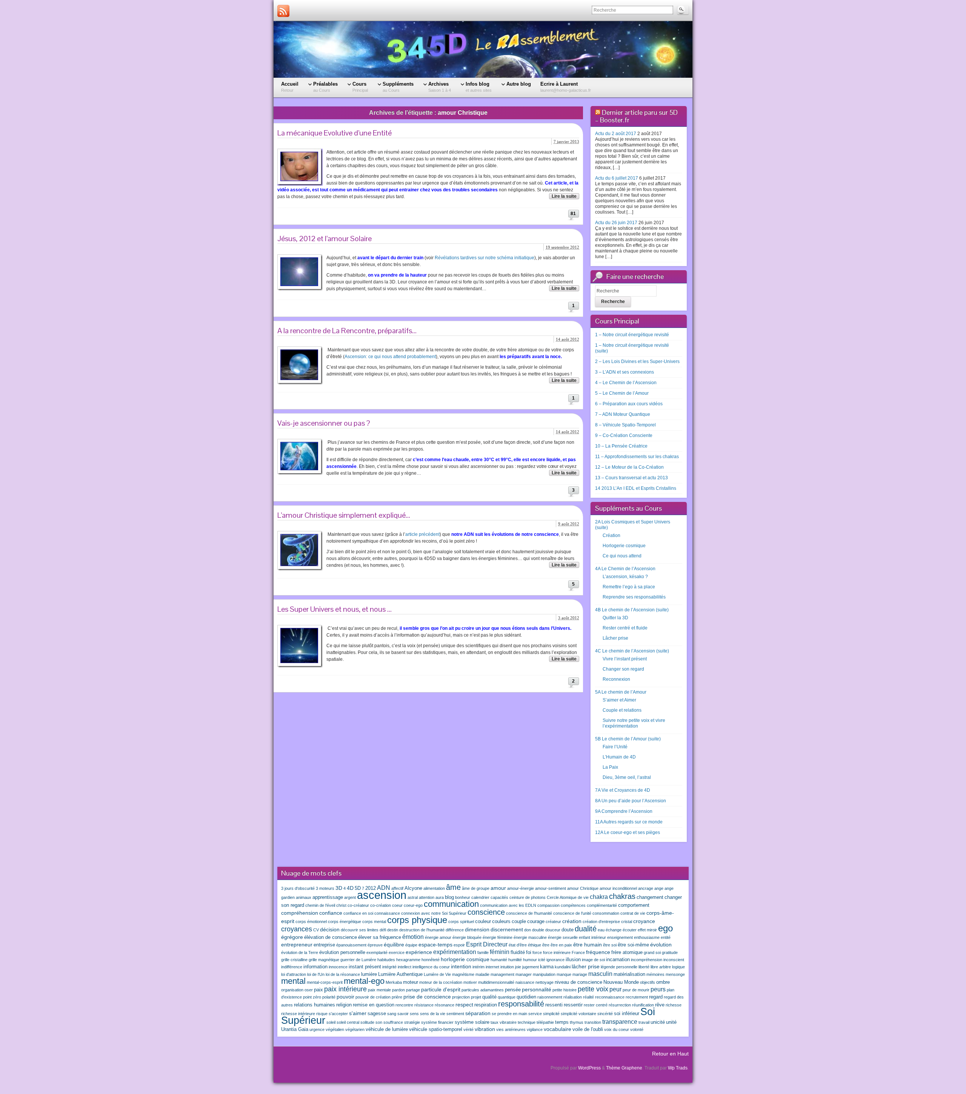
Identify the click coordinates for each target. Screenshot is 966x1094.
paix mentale (379, 990)
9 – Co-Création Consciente (623, 435)
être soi (610, 945)
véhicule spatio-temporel (435, 1029)
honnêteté (430, 959)
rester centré (596, 1005)
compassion (548, 905)
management (502, 974)
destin (392, 930)
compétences (573, 905)
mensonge (675, 974)
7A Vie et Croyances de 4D (622, 790)
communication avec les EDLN (508, 905)
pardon (398, 990)
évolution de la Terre (299, 952)
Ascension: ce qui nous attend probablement (390, 356)
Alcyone (413, 888)
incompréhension (646, 959)
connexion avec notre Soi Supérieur (433, 913)
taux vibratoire (504, 1022)
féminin (499, 951)
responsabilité (521, 1004)
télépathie (545, 1022)
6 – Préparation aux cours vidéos (629, 403)
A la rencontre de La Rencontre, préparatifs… (347, 330)
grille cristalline (294, 959)
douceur (552, 930)
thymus (576, 1022)
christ (341, 905)
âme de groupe (475, 888)
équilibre (394, 945)
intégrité (389, 967)
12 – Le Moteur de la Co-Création (629, 467)
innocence (338, 967)
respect (464, 1005)
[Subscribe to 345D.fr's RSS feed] (283, 11)
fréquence (598, 952)
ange (658, 888)
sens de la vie (432, 1013)
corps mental (374, 921)
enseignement (620, 937)
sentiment (455, 1013)
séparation (478, 1013)
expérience (419, 952)
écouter (630, 930)
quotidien (526, 997)
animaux (303, 897)
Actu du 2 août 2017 (615, 133)
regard (656, 997)
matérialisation (629, 974)
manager (523, 974)
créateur (553, 921)
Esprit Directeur (487, 944)
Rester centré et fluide (625, 628)
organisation (292, 990)
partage (413, 990)
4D (350, 888)
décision (330, 929)
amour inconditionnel (618, 888)
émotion (413, 936)
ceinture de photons (527, 897)
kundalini (563, 967)
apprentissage (327, 897)
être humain (587, 945)
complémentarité (602, 905)
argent (350, 897)
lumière (369, 974)
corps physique (417, 920)
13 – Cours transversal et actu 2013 (631, 477)
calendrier (480, 897)
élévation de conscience (330, 937)
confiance (330, 913)
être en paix (561, 945)
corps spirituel (461, 921)
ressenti (554, 1005)
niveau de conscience (578, 982)
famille (483, 952)
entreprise (324, 945)
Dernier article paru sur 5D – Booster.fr (636, 116)
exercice (397, 952)
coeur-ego (413, 905)
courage (536, 921)
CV (316, 930)
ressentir (573, 1005)
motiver (470, 982)
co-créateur (358, 905)
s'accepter (338, 1013)
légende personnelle (619, 967)
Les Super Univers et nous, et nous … (334, 609)
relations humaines (314, 1005)
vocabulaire (557, 1029)
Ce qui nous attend (622, 556)
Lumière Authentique (400, 974)
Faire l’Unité (615, 746)
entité (666, 937)
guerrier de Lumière (358, 959)
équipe (411, 945)
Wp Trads (678, 1068)
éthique (534, 945)
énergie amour (438, 937)
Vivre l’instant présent (625, 659)
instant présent (365, 966)
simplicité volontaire (578, 1013)
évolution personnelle (342, 952)
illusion (573, 959)
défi (383, 930)
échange (613, 930)
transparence (619, 1021)
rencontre (404, 1005)
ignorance (555, 959)
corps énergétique (344, 921)
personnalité (536, 989)
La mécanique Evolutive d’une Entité (334, 133)
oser (309, 990)
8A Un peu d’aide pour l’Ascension (630, 800)
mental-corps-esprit (325, 982)
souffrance (393, 1022)
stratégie (412, 1022)
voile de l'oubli (587, 1029)
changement (650, 897)
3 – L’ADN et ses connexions (624, 372)
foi (528, 952)
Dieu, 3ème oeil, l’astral (627, 777)
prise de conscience (427, 997)
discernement (507, 929)
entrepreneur (296, 945)
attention (426, 897)
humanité (499, 959)
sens (414, 1013)
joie (518, 967)
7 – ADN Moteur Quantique (622, 414)
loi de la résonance (343, 974)
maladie (482, 974)
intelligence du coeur (431, 967)
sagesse (377, 1013)
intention (461, 966)
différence (455, 930)
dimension (477, 929)
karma (547, 966)
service (535, 1013)
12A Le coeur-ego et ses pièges (627, 832)
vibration (485, 1029)
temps (562, 1022)
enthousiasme (647, 937)
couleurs (501, 921)
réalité (588, 997)
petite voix (593, 989)
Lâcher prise (615, 638)
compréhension (299, 913)
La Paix (610, 767)
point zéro (312, 997)
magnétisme (463, 974)
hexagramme (408, 959)
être (545, 945)
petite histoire (564, 990)
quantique (506, 997)
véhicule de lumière (387, 1029)
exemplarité (377, 952)
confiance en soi (358, 913)
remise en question (373, 1005)
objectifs (647, 982)
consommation (605, 913)
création (571, 921)
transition (593, 1022)
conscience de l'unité (572, 913)
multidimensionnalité (496, 982)
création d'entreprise (601, 921)
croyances (296, 929)
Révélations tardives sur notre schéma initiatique (484, 257)
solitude (367, 1022)
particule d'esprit (440, 989)
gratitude (670, 952)
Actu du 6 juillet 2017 (616, 178)
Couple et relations (622, 710)
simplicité (551, 1013)
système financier (437, 1022)
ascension (381, 895)
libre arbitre (661, 967)
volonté (636, 1029)
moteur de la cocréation (440, 982)
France (578, 952)
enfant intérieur (592, 937)
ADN (383, 887)
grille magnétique (324, 959)
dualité (586, 929)
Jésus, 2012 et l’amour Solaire (324, 238)
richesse (673, 1005)
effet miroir (647, 930)
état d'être (518, 945)
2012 (370, 888)
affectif (397, 888)
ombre (663, 982)
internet (492, 967)
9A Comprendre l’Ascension (623, 811)
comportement (633, 905)
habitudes (386, 959)
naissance (524, 982)
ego (665, 928)
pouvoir (345, 997)
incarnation (618, 959)
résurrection (620, 1005)
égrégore (292, 937)
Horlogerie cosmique (624, 545)
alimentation (434, 888)
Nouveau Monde (621, 982)
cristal (626, 921)
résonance (444, 1005)
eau (601, 930)
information (315, 966)
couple (519, 921)
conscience (486, 912)
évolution (661, 945)
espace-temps (435, 945)
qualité (489, 997)
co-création (380, 905)
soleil (330, 1022)
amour (498, 888)
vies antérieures (511, 1029)
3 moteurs (325, 888)
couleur (483, 921)
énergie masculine (530, 937)
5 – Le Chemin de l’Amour (622, 393)
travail (643, 1022)
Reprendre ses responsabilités (634, 597)
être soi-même (633, 945)
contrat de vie (632, 913)
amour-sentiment (550, 888)
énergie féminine (497, 937)
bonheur (462, 897)
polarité (328, 997)
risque (322, 1013)
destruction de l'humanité (422, 930)
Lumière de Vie (437, 974)
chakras (622, 896)
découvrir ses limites (359, 930)
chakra (599, 896)
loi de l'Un (316, 974)
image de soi (593, 959)
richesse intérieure (298, 1013)
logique (678, 967)
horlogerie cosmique (465, 959)
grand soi (652, 952)
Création (611, 535)
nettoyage (544, 982)
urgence (317, 1029)
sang (391, 1013)
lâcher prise (586, 966)
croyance (644, 921)
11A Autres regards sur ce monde (629, 822)
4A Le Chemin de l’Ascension (625, 568)
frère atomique (627, 952)
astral (413, 897)
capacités (499, 897)
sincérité (605, 1013)
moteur (410, 982)
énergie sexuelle (563, 937)
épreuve (375, 945)
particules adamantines (482, 990)
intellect (404, 967)
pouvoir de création (373, 997)
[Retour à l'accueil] (483, 49)
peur (615, 989)
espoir (459, 945)
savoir (403, 1013)
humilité (515, 959)
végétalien (335, 1029)
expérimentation (454, 951)
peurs (658, 989)
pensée (513, 989)
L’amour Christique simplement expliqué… (343, 515)
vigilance (535, 1029)
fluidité (518, 952)
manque (564, 974)
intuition (507, 967)
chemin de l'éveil (320, 905)
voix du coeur (616, 1029)
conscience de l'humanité (529, 913)
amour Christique (582, 888)
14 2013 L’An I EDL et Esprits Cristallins (635, 488)
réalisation (572, 997)
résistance (424, 1005)
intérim (478, 967)
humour (530, 959)
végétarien (355, 1029)
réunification (643, 1005)
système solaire (472, 1022)
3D (338, 888)
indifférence (291, 967)
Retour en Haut (670, 1054)
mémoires (655, 974)
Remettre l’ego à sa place (629, 586)
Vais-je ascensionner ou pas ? (323, 423)
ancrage (645, 888)
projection (461, 997)
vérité (468, 1029)
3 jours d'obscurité (298, 888)
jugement (530, 967)
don (527, 930)
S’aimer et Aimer (619, 700)
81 (573, 213)
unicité (658, 1022)
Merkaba (394, 982)
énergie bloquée (466, 937)
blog (449, 897)
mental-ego (364, 981)
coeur (397, 905)
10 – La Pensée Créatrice (621, 446)
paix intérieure (345, 989)
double (538, 930)
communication (451, 904)
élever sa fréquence (379, 937)
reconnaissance (610, 997)
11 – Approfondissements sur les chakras (637, 456)
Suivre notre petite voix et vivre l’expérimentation (634, 723)
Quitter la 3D (615, 617)
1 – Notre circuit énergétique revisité (632, 334)
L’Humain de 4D (619, 757)
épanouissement (351, 945)
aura (439, 897)
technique (526, 1022)
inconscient (673, 959)
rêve (660, 1005)
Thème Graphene (624, 1068)
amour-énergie (520, 888)
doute (567, 929)
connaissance (387, 913)
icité (541, 959)
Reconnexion (616, 679)
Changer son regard (623, 669)
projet (476, 997)
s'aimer (357, 1013)
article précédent (422, 534)
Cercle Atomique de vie (568, 897)
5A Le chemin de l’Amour (620, 692)
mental (293, 981)
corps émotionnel (311, 921)
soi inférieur (626, 1013)
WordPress (589, 1068)
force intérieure (557, 952)
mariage (579, 974)
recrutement (637, 997)
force (537, 952)
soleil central (348, 1022)
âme (453, 887)
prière (397, 997)
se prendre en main (509, 1013)
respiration (485, 1005)
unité (671, 1022)
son (378, 1022)
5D (358, 888)
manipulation (544, 974)
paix (318, 989)
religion (344, 1005)
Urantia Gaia (294, 1029)
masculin (600, 973)
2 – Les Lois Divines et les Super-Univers (637, 361)
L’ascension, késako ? (625, 576)
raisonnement (549, 997)
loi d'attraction (293, 974)
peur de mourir (636, 990)
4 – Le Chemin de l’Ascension (626, 382)
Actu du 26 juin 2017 (616, 222)
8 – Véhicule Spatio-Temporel (625, 425)
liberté (643, 967)
